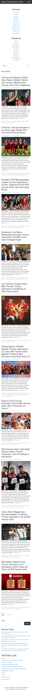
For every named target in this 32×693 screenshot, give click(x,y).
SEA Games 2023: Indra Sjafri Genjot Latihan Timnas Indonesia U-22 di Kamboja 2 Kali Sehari (15, 453)
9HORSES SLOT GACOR (7, 671)
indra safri (3, 122)
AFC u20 (16, 41)
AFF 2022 (16, 43)
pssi (13, 122)
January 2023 (16, 24)
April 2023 (16, 18)
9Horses (3, 675)
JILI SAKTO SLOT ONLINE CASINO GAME (11, 666)
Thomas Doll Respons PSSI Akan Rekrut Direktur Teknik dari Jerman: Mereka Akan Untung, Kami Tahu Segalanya (15, 81)
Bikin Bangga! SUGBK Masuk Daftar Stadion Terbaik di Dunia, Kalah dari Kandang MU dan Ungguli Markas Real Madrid (14, 645)
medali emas (4, 394)
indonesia (20, 393)
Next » (9, 614)
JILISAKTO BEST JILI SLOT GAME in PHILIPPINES (13, 668)
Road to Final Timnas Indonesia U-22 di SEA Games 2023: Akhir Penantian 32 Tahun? (15, 404)
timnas (8, 174)
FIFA (19, 226)
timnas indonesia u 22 (22, 174)
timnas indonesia (13, 174)
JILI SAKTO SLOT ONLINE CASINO (9, 664)
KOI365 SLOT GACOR (6, 662)
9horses (22, 121)
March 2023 (16, 20)
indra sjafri (20, 277)
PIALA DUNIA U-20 (16, 58)
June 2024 (16, 12)
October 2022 (16, 31)
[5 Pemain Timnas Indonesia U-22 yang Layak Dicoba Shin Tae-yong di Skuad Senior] (16, 146)
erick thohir (27, 121)
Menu (4, 66)
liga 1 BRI (20, 607)
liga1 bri (3, 279)
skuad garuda (22, 394)
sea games (23, 226)
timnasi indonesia (20, 507)
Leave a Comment (16, 87)
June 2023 (16, 14)
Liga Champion (16, 45)
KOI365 (3, 658)
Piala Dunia (16, 55)
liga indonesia (16, 47)
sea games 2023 (15, 394)
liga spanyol (16, 51)
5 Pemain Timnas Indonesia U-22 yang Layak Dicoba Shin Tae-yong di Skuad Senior (15, 130)
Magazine (8, 689)
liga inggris (16, 49)
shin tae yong (4, 174)
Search (3, 620)
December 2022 (16, 27)
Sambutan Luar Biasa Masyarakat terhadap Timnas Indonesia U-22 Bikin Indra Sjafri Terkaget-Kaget (15, 236)
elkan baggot (27, 555)
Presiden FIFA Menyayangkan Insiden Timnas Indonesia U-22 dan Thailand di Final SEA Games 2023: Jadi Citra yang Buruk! (15, 184)
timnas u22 (11, 396)
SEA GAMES (16, 60)
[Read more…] (22, 118)
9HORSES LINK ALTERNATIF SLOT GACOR (12, 660)
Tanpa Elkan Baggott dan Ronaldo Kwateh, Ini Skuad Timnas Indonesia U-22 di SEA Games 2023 (15, 515)
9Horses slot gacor (5, 677)
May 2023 (16, 16)
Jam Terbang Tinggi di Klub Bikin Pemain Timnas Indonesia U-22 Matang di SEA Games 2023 (14, 287)
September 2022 (16, 33)
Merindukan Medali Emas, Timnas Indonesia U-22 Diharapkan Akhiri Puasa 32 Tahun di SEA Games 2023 (14, 565)
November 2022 (16, 29)
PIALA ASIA (16, 53)
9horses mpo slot (5, 679)
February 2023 (16, 22)
